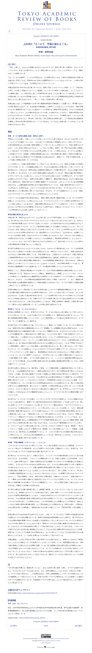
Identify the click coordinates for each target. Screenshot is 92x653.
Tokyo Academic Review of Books (51, 640)
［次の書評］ (13, 626)
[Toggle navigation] (9, 31)
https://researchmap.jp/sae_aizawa (32, 618)
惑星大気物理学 (54, 36)
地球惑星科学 (45, 36)
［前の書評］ (78, 626)
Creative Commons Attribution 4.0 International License (54, 638)
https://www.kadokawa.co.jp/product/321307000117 (37, 593)
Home (46, 626)
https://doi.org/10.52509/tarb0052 (64, 56)
